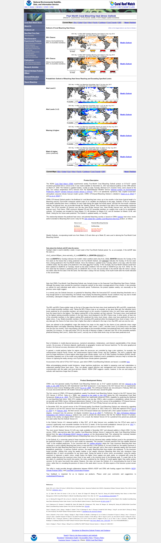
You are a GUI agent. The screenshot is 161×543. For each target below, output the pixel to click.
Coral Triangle (112, 22)
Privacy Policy (99, 538)
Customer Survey (64, 540)
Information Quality (71, 538)
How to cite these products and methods (83, 535)
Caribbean (102, 22)
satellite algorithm (96, 443)
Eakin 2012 (62, 397)
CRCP (120, 7)
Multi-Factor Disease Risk (32, 48)
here (128, 362)
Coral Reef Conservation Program (77, 470)
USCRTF (113, 7)
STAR (46, 7)
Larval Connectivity (30, 55)
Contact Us (75, 540)
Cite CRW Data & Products (33, 62)
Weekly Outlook (126, 43)
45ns (75, 22)
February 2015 (62, 411)
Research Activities (31, 67)
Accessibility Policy (86, 538)
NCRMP (126, 7)
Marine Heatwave (30, 45)
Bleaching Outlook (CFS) (32, 51)
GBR (119, 22)
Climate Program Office (54, 470)
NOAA (32, 7)
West (90, 22)
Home (126, 22)
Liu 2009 (86, 388)
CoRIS (132, 7)
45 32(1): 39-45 (105, 501)
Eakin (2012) (127, 194)
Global (80, 22)
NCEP (133, 468)
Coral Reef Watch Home (33, 22)
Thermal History (29, 53)
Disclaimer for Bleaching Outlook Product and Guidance (91, 530)
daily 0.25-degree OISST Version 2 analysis (74, 434)
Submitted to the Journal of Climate (92, 511)
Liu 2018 (95, 413)
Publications (29, 60)
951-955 (87, 506)
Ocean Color (28, 50)
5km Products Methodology (33, 64)
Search (66, 535)
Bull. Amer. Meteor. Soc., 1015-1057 (100, 520)
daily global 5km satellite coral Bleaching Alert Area (101, 219)
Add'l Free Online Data (31, 57)
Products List (29, 30)
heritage (120, 217)
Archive (133, 22)
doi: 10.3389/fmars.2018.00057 (108, 496)
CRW (52, 7)
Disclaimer (60, 538)
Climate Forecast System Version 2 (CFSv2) (76, 192)
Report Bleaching (31, 82)
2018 (48, 427)
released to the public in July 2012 (94, 395)
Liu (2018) (54, 196)
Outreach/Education (32, 77)
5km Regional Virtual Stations (33, 43)
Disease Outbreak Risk (32, 46)
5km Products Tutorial (31, 79)
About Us (28, 26)
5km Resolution (29, 35)
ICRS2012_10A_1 (57, 490)
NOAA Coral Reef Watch (94, 540)
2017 (132, 424)
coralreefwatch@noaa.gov (55, 476)
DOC (26, 7)
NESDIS (39, 7)
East (85, 22)
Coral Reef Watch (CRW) (64, 184)
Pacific (95, 22)
